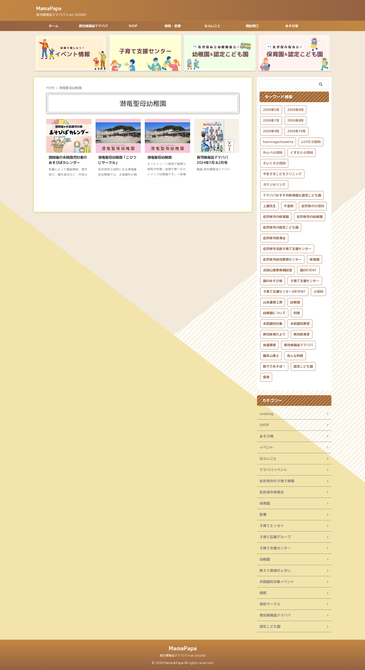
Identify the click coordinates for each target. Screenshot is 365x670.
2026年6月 (295, 109)
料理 (296, 313)
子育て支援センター (304, 281)
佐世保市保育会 (274, 238)
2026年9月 (271, 131)
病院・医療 (173, 26)
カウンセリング (274, 184)
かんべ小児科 (272, 152)
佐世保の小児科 (312, 206)
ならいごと (212, 26)
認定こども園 (303, 366)
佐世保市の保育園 (276, 216)
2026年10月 (296, 131)
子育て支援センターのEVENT (284, 291)
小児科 (318, 291)
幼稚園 (295, 302)
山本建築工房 (272, 302)
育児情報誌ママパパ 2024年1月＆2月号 (212, 160)
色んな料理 (295, 355)
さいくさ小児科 (274, 163)
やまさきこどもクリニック (282, 174)
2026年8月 (295, 120)
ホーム (53, 26)
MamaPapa (48, 8)
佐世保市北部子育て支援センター (287, 248)
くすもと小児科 (301, 152)
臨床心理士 (271, 355)
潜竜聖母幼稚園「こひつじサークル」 (117, 160)
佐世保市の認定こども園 (280, 227)
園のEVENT (308, 270)
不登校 (288, 206)
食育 (266, 377)
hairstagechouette (278, 142)
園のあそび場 (272, 281)
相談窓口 (252, 26)
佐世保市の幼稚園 (310, 216)
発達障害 (269, 345)
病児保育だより (274, 334)
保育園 (314, 259)
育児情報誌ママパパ (93, 26)
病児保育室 (301, 334)
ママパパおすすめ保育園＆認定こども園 (292, 195)
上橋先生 (269, 206)
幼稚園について (274, 313)
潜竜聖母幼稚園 (159, 157)
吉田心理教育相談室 (277, 270)
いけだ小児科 (311, 142)
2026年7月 (271, 120)
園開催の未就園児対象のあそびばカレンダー (68, 160)
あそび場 (291, 26)
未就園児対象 (272, 323)
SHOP (133, 26)
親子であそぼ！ (274, 366)
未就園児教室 (300, 323)
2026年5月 (271, 109)
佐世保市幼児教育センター (282, 259)
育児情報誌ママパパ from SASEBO (183, 655)
